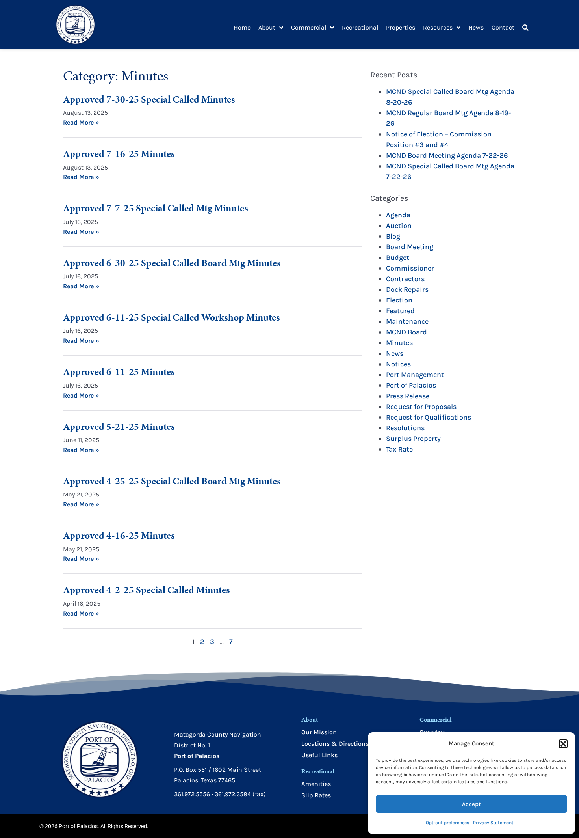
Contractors (405, 278)
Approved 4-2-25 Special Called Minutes (146, 590)
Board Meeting (409, 247)
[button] (563, 744)
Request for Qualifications (428, 417)
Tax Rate (399, 449)
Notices (398, 364)
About (266, 27)
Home (242, 27)
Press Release (407, 396)
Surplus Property (413, 438)
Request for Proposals (421, 406)
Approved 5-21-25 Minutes (119, 426)
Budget (397, 257)
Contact (503, 27)
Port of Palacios (411, 385)
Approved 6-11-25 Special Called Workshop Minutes (171, 317)
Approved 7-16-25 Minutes (119, 154)
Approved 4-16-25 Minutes (119, 535)
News (476, 27)
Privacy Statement (493, 822)
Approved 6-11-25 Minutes (119, 372)
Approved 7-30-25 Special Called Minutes (149, 99)
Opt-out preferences (447, 822)
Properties (400, 27)
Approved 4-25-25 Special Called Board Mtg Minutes (172, 481)
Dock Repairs (407, 289)
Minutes (399, 342)
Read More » (81, 122)
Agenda (398, 215)
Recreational (360, 27)
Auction (399, 225)
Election (399, 300)
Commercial (308, 27)
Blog (393, 236)
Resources (438, 27)
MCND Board (406, 332)
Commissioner (410, 268)
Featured (400, 310)
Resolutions (405, 428)
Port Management (415, 374)
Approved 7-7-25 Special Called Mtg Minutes (155, 208)
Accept (471, 804)
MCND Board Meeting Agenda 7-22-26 (447, 155)
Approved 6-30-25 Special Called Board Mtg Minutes (172, 263)
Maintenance (407, 321)
